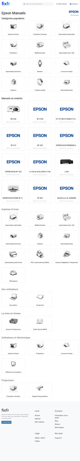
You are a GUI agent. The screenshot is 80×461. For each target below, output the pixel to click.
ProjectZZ (58, 438)
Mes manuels (62, 4)
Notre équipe (59, 427)
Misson (57, 424)
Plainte (37, 441)
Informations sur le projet (61, 417)
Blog (56, 421)
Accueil (37, 415)
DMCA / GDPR (40, 438)
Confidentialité (6, 422)
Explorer (37, 419)
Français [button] (74, 4)
